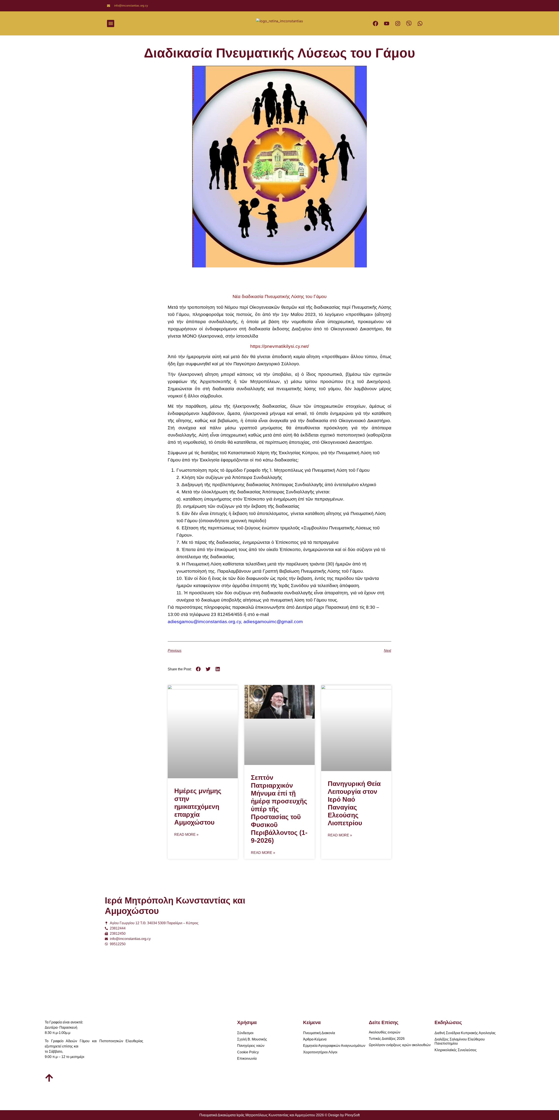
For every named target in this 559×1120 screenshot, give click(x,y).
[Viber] (409, 23)
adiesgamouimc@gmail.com (273, 621)
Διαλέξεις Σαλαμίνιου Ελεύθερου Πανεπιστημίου (460, 1041)
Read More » (186, 834)
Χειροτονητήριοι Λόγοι (320, 1052)
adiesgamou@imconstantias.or (200, 621)
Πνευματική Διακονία (319, 1033)
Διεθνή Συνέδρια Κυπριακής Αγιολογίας (465, 1033)
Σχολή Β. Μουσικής (252, 1039)
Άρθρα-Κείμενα (314, 1039)
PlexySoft (352, 1115)
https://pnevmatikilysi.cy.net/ (279, 346)
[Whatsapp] (420, 23)
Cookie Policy (248, 1052)
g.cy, (238, 621)
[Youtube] (386, 23)
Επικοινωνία (247, 1058)
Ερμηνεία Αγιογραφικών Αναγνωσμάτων (334, 1045)
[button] (110, 23)
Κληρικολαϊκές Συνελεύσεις (456, 1050)
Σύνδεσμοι (245, 1033)
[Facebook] (375, 23)
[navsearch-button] (223, 23)
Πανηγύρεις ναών (250, 1045)
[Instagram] (397, 23)
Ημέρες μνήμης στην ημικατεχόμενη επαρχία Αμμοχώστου (197, 806)
